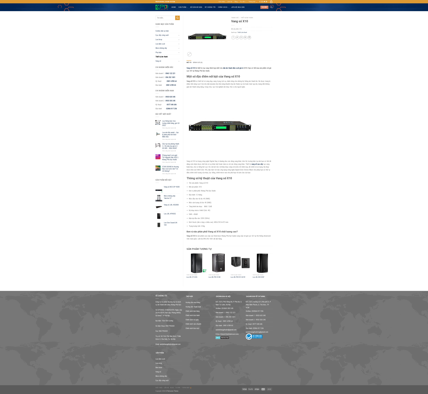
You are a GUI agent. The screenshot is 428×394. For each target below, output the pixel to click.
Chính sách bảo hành (193, 315)
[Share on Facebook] (233, 37)
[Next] (272, 268)
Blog (236, 1)
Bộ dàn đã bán (196, 7)
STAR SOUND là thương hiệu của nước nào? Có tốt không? (170, 169)
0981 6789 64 (172, 81)
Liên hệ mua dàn (238, 7)
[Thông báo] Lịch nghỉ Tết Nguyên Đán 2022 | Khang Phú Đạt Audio (170, 157)
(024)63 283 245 (227, 308)
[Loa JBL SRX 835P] (263, 263)
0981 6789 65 (171, 85)
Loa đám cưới (160, 44)
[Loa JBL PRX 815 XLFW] (240, 263)
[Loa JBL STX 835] (196, 263)
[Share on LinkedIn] (249, 37)
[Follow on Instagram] (262, 1)
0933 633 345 (170, 97)
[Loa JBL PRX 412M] (218, 263)
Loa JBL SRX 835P (258, 277)
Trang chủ (235, 18)
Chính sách (222, 7)
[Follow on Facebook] (260, 1)
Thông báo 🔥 (253, 1)
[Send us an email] (266, 1)
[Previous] (186, 268)
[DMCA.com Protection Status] (222, 338)
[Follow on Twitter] (264, 1)
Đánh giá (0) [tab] (197, 62)
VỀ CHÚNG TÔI (210, 7)
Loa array (158, 363)
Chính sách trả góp (192, 320)
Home (173, 7)
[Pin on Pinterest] (245, 37)
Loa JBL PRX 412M (214, 277)
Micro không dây (161, 48)
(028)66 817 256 (257, 311)
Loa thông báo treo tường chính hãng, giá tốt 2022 (171, 123)
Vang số (158, 61)
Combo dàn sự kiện (162, 31)
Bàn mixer (158, 367)
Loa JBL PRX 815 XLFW (238, 277)
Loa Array (158, 39)
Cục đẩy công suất (162, 35)
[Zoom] (189, 54)
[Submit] (177, 18)
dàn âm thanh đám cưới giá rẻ (233, 68)
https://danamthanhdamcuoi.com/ (227, 334)
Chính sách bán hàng (193, 311)
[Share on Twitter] (237, 37)
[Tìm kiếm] (272, 7)
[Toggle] (179, 35)
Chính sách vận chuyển (193, 324)
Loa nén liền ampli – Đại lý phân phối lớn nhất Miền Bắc (170, 134)
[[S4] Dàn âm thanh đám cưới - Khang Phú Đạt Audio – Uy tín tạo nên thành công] (161, 7)
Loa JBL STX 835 (191, 277)
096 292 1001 (170, 77)
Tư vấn (242, 1)
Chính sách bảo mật (192, 328)
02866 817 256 (171, 109)
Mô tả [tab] (189, 62)
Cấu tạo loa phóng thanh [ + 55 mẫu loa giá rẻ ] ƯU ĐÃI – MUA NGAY (170, 146)
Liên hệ (229, 1)
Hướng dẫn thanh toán (193, 307)
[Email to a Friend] (241, 37)
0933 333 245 (170, 101)
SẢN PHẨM (182, 7)
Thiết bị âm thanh (161, 57)
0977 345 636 (172, 105)
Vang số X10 (191, 68)
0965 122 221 (170, 73)
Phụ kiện (158, 52)
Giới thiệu (222, 1)
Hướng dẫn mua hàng (193, 302)
